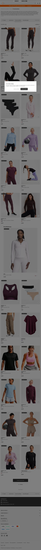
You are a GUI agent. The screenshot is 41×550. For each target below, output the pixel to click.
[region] (20, 86)
